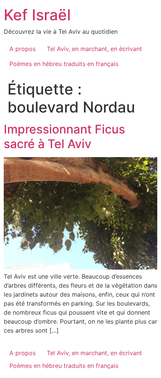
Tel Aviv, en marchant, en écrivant (94, 48)
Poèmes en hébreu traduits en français (63, 64)
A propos (22, 48)
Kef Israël (37, 15)
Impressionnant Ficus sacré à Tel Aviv (64, 136)
